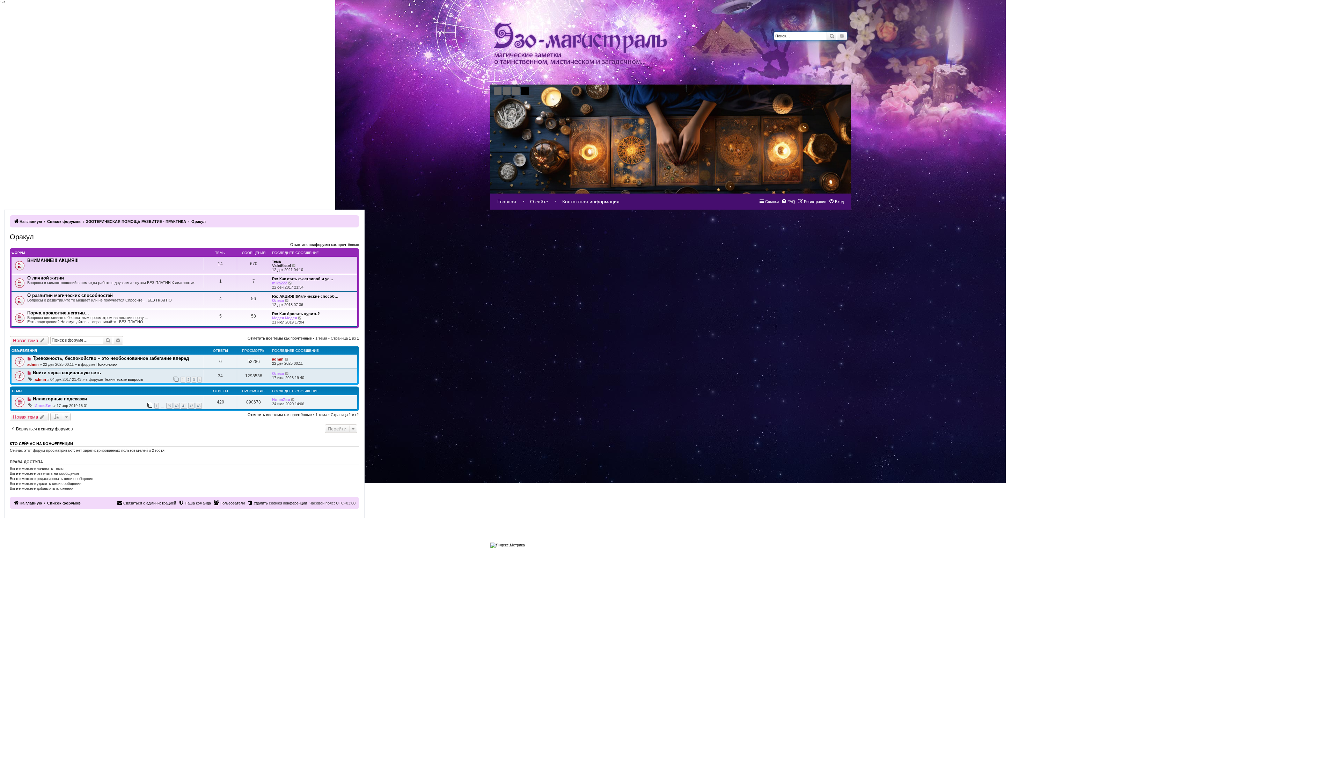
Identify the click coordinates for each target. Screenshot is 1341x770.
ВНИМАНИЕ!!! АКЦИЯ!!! (53, 260)
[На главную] (580, 44)
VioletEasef (281, 265)
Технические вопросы (123, 379)
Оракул (22, 237)
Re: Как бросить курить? (296, 314)
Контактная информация (591, 201)
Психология (106, 364)
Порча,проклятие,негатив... (58, 312)
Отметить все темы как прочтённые (280, 338)
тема (276, 261)
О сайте (539, 201)
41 (184, 406)
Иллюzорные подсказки (60, 398)
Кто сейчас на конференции (41, 444)
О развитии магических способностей (70, 295)
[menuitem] (836, 201)
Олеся (278, 300)
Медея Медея (284, 318)
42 (191, 406)
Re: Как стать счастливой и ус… (302, 279)
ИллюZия (43, 406)
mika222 (279, 283)
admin (33, 364)
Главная (506, 201)
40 (176, 406)
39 (169, 406)
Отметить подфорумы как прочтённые (324, 244)
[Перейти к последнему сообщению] (287, 359)
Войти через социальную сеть (67, 372)
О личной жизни (45, 278)
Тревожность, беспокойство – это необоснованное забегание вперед (111, 358)
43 (198, 406)
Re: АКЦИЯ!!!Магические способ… (305, 296)
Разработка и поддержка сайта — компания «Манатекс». (810, 544)
